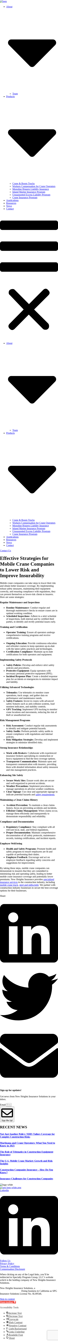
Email (3, 1104)
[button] (29, 276)
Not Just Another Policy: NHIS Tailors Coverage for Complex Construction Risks (27, 1135)
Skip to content (7, 1299)
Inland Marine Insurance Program (28, 192)
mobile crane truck (9, 885)
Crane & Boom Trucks (23, 183)
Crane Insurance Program (24, 197)
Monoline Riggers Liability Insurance (30, 189)
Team (15, 93)
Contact (10, 208)
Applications (12, 200)
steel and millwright (29, 885)
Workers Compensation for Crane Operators (33, 186)
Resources (11, 203)
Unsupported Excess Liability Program (31, 194)
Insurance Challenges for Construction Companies (26, 1178)
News (9, 206)
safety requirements (45, 794)
